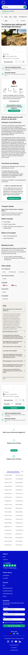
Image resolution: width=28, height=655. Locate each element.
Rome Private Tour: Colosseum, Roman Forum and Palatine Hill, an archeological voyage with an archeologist (8, 515)
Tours (5, 16)
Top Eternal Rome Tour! (19, 475)
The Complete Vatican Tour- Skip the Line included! (8, 512)
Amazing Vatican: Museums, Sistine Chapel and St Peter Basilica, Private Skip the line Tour (19, 537)
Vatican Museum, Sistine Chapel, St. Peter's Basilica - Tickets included (19, 482)
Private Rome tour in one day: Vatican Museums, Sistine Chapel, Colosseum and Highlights (19, 486)
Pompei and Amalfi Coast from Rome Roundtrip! (19, 526)
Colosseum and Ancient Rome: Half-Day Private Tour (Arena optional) (8, 493)
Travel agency (6, 575)
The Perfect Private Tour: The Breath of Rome (19, 493)
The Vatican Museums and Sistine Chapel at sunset (19, 530)
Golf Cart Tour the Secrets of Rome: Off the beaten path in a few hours (8, 504)
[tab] (13, 471)
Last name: (5, 612)
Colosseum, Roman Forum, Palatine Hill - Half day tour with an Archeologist (8, 530)
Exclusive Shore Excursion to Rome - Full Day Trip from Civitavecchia (19, 501)
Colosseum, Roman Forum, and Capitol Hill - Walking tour (19, 545)
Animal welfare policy (8, 593)
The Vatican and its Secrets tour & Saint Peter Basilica (8, 534)
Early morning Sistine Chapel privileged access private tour (8, 541)
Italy (10, 16)
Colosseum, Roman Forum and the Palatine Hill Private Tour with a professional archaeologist (19, 490)
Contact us (5, 559)
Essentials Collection (7, 590)
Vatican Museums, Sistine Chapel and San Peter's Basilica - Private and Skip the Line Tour (19, 504)
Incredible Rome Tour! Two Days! (8, 501)
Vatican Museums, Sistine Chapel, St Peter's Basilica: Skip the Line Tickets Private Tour (19, 512)
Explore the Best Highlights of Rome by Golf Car (8, 482)
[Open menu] (25, 2)
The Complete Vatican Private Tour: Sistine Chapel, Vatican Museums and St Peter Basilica (19, 541)
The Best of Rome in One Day (19, 519)
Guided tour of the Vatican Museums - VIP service (8, 526)
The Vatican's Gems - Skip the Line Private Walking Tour (19, 515)
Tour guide (5, 578)
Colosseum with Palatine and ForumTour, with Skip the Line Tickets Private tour (19, 523)
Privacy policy (14, 647)
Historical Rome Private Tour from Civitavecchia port (19, 508)
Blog (4, 585)
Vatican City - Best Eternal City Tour (19, 534)
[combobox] (19, 403)
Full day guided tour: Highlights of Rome (8, 475)
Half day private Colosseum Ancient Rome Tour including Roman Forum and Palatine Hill (8, 497)
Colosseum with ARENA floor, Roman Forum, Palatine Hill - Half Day (8, 519)
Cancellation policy (14, 650)
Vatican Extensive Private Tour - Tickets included (8, 490)
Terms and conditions (14, 645)
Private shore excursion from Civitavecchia (8, 545)
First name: (5, 607)
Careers (4, 596)
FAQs (4, 556)
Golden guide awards (7, 588)
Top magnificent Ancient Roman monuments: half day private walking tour (19, 479)
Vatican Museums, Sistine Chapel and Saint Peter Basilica (8, 508)
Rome (15, 16)
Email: (4, 617)
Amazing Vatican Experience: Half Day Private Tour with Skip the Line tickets (8, 486)
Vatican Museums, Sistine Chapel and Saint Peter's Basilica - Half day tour (8, 523)
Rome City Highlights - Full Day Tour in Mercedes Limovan (8, 537)
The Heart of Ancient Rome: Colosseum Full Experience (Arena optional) (19, 497)
